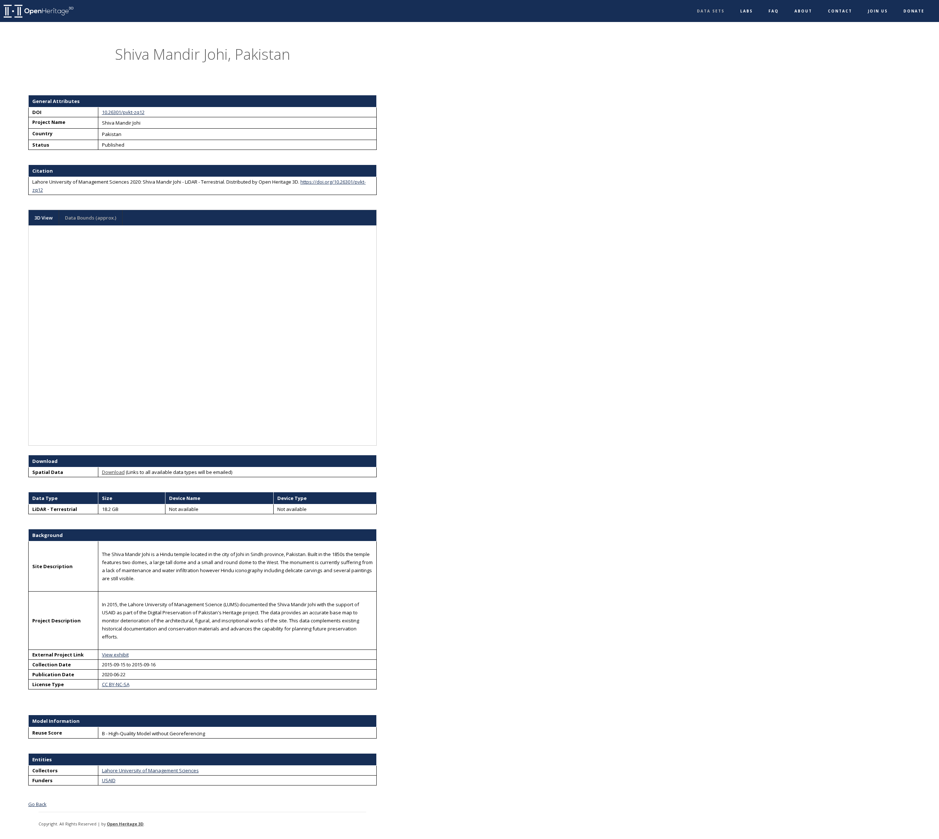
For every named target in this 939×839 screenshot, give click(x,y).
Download (113, 472)
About (803, 11)
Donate (913, 11)
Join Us (878, 11)
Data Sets (710, 11)
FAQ (773, 11)
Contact (840, 11)
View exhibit (115, 654)
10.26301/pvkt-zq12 (123, 112)
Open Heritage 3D (125, 824)
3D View (43, 217)
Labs (746, 11)
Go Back (37, 804)
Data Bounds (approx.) (90, 217)
